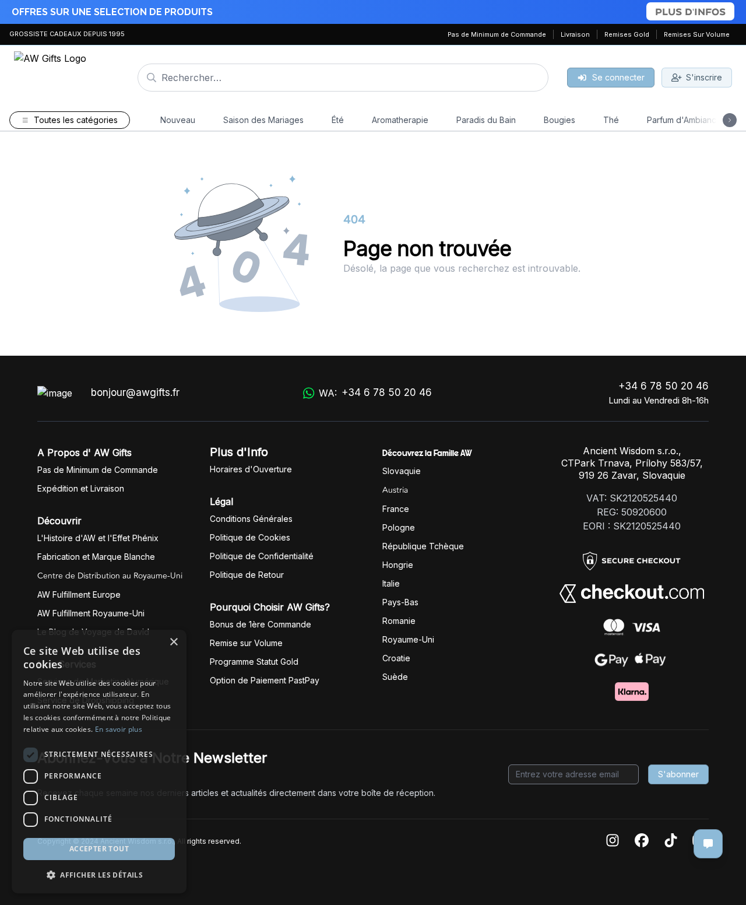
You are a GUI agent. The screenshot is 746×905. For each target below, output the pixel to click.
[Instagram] (612, 841)
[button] (99, 875)
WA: (375, 393)
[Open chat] (708, 843)
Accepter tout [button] (99, 849)
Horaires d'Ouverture (251, 469)
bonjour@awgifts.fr (135, 392)
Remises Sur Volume (697, 34)
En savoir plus (118, 729)
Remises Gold (626, 34)
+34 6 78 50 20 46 (663, 386)
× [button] (173, 642)
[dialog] (99, 761)
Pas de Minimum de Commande (497, 34)
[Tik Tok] (671, 841)
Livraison (575, 34)
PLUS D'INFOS (690, 11)
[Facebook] (641, 841)
